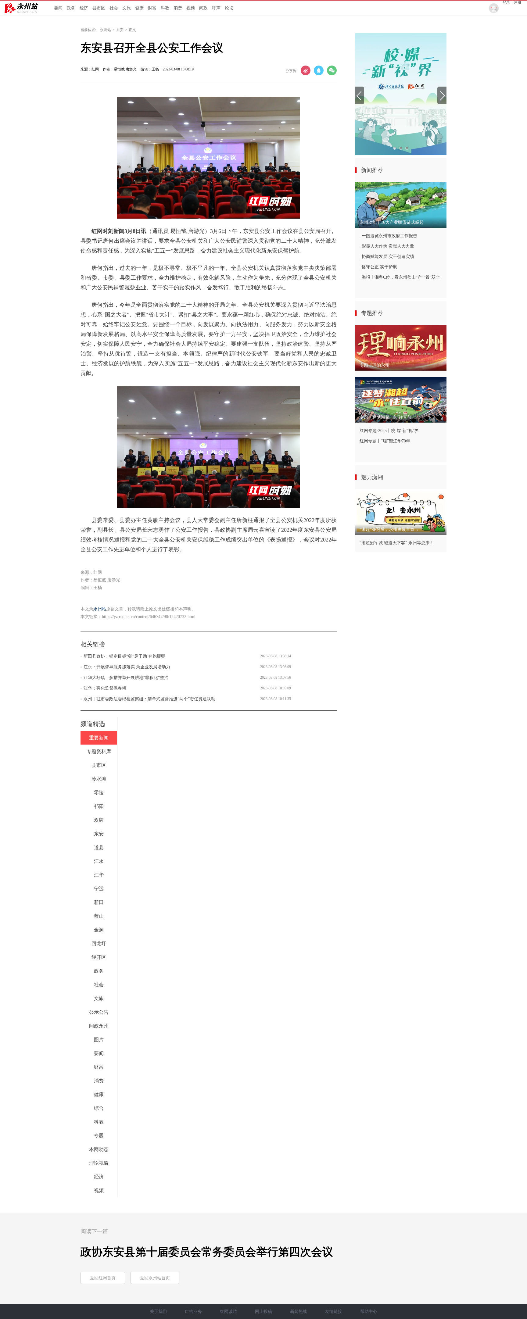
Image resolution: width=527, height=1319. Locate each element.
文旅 (126, 8)
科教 (165, 8)
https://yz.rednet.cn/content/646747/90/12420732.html (148, 616)
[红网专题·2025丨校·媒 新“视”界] (400, 94)
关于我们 (158, 1311)
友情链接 (333, 1311)
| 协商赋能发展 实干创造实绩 (387, 256)
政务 (71, 8)
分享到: (291, 71)
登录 (506, 2)
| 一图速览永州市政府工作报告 (388, 236)
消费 (178, 8)
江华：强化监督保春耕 (105, 688)
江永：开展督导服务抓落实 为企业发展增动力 (127, 667)
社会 (113, 8)
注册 (517, 2)
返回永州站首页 (155, 1278)
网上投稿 (263, 1311)
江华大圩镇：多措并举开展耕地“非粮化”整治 (126, 677)
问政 (203, 8)
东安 (120, 30)
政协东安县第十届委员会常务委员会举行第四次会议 (207, 1252)
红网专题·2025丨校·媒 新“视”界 (389, 430)
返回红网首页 (103, 1278)
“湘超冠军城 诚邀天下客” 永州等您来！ (397, 543)
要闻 (58, 8)
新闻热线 (298, 1311)
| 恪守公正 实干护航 (378, 267)
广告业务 (193, 1311)
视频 (190, 8)
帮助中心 (368, 1311)
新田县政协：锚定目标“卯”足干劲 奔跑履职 (124, 656)
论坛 (229, 8)
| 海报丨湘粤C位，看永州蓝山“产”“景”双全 (400, 277)
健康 (139, 8)
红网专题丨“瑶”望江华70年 (385, 441)
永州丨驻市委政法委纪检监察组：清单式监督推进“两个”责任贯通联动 (149, 699)
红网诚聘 (228, 1311)
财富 (152, 8)
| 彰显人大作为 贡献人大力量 (387, 246)
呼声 (216, 8)
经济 (84, 8)
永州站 (105, 30)
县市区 (98, 8)
